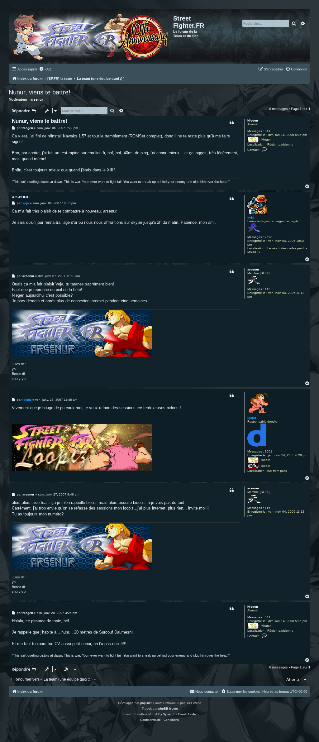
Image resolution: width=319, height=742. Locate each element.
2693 (268, 237)
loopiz (251, 417)
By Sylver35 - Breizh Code (177, 714)
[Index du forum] (91, 35)
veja (250, 217)
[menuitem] (45, 69)
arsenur (37, 99)
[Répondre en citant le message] (231, 122)
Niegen (252, 120)
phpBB (145, 703)
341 (267, 131)
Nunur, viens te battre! (39, 92)
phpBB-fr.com (168, 708)
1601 (268, 451)
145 (267, 289)
